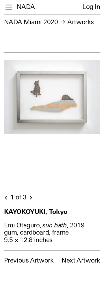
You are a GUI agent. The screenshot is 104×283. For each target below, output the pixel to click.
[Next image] (31, 198)
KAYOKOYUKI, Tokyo (36, 212)
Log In (91, 7)
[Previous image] (6, 198)
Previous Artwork (29, 260)
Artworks (80, 22)
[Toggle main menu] (9, 7)
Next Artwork (81, 260)
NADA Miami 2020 (31, 22)
